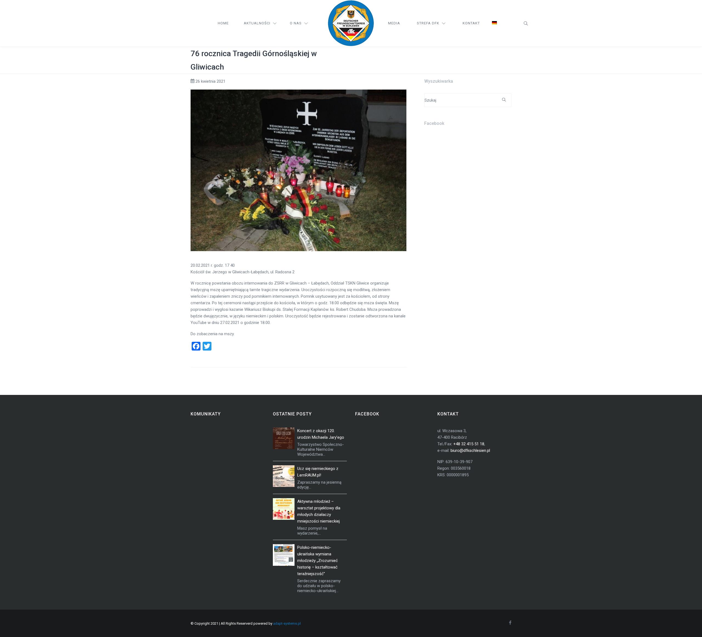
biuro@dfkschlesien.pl (470, 450)
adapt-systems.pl (287, 623)
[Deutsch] (494, 23)
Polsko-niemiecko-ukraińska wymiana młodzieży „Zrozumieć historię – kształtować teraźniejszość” (317, 560)
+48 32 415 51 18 (468, 443)
